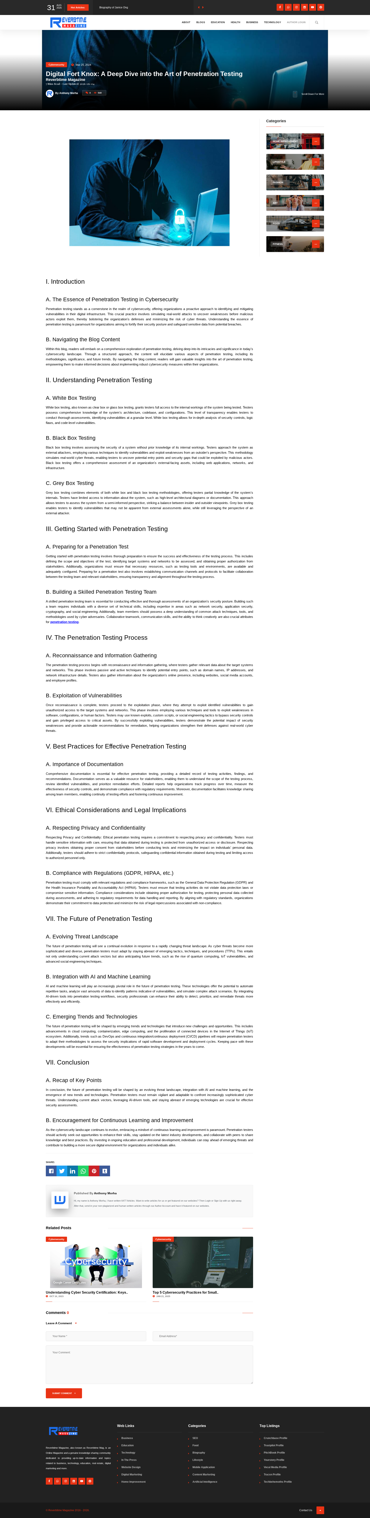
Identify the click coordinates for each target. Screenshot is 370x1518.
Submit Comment (62, 1393)
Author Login (296, 22)
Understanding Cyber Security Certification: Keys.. (87, 1292)
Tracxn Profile (272, 1474)
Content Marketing (203, 1474)
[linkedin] (304, 7)
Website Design (130, 1467)
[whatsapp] (288, 7)
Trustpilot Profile (274, 1445)
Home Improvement (133, 1481)
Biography (198, 1452)
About (186, 22)
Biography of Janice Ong (113, 7)
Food (195, 1445)
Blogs (200, 22)
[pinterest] (320, 7)
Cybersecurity (56, 64)
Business (252, 22)
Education (218, 22)
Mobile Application (203, 1467)
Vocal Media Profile (275, 1467)
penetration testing (64, 622)
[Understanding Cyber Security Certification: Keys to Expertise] (96, 1262)
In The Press (129, 1459)
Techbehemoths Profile (278, 1481)
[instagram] (296, 7)
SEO (195, 1438)
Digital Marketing (131, 1474)
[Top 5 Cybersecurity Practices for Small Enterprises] (203, 1262)
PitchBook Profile (274, 1452)
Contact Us (305, 1510)
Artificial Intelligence (204, 1481)
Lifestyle (197, 1459)
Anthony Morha (105, 1193)
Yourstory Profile (274, 1459)
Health (235, 22)
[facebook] (280, 7)
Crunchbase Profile (275, 1438)
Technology (272, 22)
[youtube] (312, 7)
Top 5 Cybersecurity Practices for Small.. (185, 1292)
